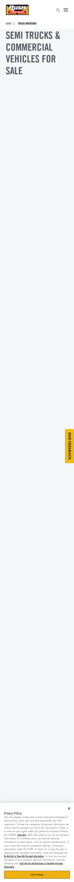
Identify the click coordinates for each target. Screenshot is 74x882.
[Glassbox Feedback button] (69, 446)
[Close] (69, 808)
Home (9, 23)
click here (21, 835)
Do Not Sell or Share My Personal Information (24, 856)
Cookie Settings (37, 874)
